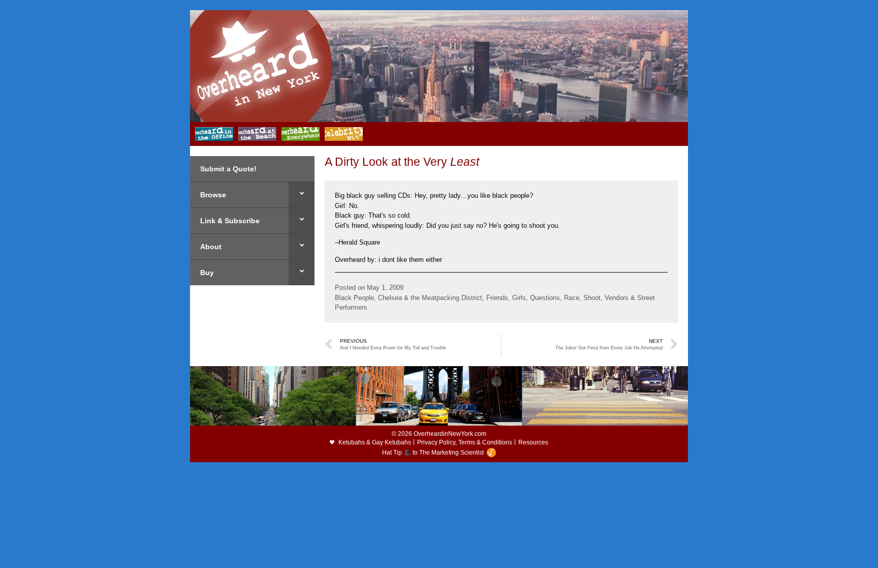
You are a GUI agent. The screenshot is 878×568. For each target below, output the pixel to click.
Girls (519, 298)
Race (571, 298)
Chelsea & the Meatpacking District (430, 298)
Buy (207, 272)
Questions (545, 298)
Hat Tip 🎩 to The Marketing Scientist (433, 452)
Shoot (592, 298)
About (211, 247)
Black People (354, 298)
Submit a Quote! (228, 169)
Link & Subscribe (230, 221)
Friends (497, 298)
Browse (213, 195)
